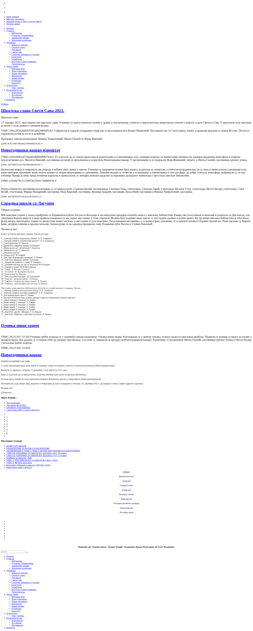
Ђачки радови (18, 78)
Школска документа (15, 19)
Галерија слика (18, 47)
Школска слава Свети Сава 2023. (32, 110)
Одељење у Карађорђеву (23, 35)
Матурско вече (18, 69)
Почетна (10, 28)
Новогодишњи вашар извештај (30, 150)
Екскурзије (16, 57)
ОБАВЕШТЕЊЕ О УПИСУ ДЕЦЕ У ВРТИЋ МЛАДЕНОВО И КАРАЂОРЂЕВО (43, 451)
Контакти (10, 100)
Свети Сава (17, 52)
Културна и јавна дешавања (24, 61)
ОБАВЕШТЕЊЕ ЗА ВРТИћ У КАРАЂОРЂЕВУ (28, 448)
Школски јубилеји (20, 45)
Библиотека (17, 33)
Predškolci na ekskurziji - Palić (19, 458)
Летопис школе (13, 24)
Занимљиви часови (20, 38)
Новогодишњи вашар (21, 354)
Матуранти (17, 76)
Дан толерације (13, 403)
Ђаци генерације (19, 71)
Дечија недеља (18, 64)
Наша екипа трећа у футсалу (19, 467)
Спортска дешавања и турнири (26, 54)
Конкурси (16, 83)
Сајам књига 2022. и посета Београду (23, 410)
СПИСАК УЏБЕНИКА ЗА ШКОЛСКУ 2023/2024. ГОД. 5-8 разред (36, 453)
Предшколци (17, 97)
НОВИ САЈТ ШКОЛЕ (16, 446)
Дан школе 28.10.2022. (16, 405)
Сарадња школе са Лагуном (27, 203)
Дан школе (16, 50)
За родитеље (12, 85)
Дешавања (11, 42)
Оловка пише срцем (20, 325)
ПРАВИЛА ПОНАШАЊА (18, 407)
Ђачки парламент (19, 73)
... (7, 419)
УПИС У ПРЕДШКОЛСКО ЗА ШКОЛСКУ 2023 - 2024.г (32, 460)
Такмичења (17, 59)
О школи (10, 31)
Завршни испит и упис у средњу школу (24, 21)
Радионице (16, 81)
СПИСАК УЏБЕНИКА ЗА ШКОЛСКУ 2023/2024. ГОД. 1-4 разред (36, 455)
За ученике (16, 95)
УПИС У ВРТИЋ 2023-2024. (19, 463)
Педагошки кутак (14, 90)
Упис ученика (18, 88)
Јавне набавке (12, 17)
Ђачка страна (12, 66)
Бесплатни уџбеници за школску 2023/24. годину (28, 465)
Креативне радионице (21, 40)
